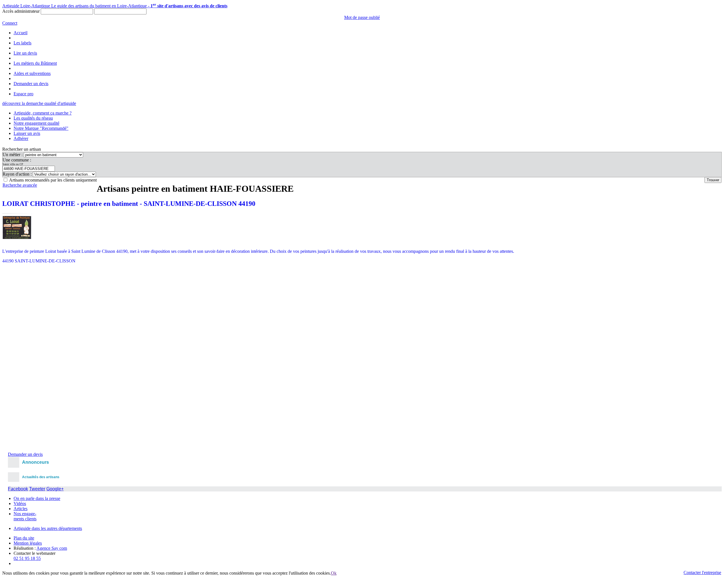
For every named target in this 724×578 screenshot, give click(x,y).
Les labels (22, 42)
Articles (20, 508)
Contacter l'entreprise (702, 572)
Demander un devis (31, 83)
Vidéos (20, 503)
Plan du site (24, 538)
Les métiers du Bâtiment (35, 63)
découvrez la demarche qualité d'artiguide (39, 103)
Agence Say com (51, 548)
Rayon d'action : (18, 174)
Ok (334, 573)
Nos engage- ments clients (25, 516)
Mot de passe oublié (362, 17)
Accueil (20, 32)
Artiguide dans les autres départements (48, 528)
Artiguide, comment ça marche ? (43, 113)
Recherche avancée (20, 185)
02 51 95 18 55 (27, 558)
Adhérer (21, 138)
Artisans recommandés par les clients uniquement (53, 180)
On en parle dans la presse (37, 498)
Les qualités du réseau (33, 118)
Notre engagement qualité (36, 123)
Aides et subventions (32, 73)
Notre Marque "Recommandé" (41, 128)
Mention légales (28, 543)
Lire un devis (25, 53)
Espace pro (23, 93)
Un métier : (13, 154)
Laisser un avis (27, 133)
